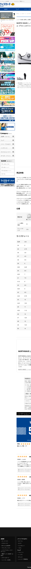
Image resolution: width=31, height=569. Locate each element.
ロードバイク (5, 541)
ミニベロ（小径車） (6, 560)
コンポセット (21, 545)
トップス (20, 554)
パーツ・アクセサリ (6, 144)
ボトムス (20, 557)
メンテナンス (4, 148)
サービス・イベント (6, 155)
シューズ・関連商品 (23, 559)
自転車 (5, 9)
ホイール (20, 541)
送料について (6, 167)
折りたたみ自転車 (6, 545)
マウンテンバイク (6, 548)
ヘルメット (21, 552)
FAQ (4, 174)
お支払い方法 (6, 164)
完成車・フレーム (5, 136)
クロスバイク (5, 543)
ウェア (17, 9)
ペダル (19, 548)
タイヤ (19, 543)
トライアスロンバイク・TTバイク (7, 550)
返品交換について (7, 170)
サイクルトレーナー (6, 152)
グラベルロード (5, 557)
